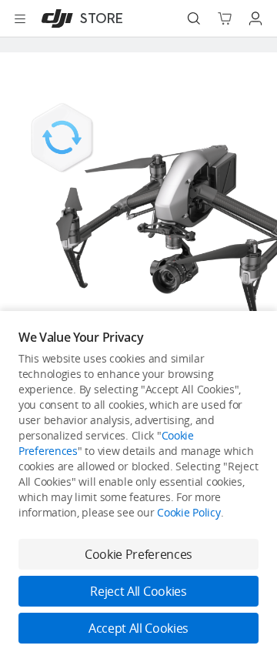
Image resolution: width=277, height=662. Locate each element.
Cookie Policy (188, 512)
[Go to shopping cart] (224, 18)
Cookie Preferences (138, 554)
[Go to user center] (255, 18)
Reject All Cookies (138, 591)
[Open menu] (20, 18)
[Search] (194, 18)
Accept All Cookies (138, 628)
